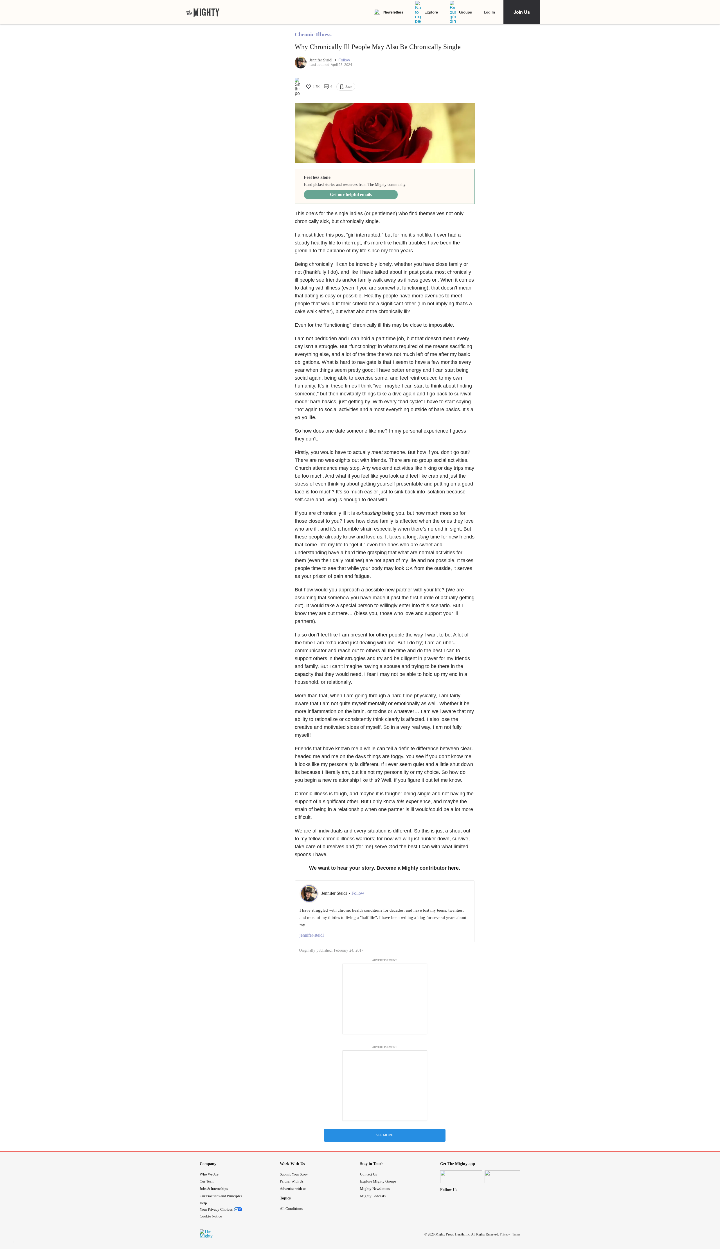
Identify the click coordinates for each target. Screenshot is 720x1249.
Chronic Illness (313, 34)
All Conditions (291, 1208)
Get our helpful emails (351, 194)
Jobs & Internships (214, 1188)
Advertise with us (293, 1188)
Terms (516, 1234)
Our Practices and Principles (221, 1196)
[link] (202, 12)
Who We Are (209, 1174)
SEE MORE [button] (384, 1135)
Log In (489, 12)
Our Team (207, 1181)
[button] (344, 60)
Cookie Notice (211, 1216)
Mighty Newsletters (375, 1188)
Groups (465, 12)
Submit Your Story (294, 1174)
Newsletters (393, 12)
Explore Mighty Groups (378, 1181)
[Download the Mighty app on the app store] (461, 1176)
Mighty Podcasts (373, 1196)
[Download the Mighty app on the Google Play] (506, 1176)
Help (203, 1203)
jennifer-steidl (312, 935)
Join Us (522, 12)
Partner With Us (291, 1181)
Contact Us (368, 1174)
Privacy (505, 1234)
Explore (431, 12)
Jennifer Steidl (321, 60)
